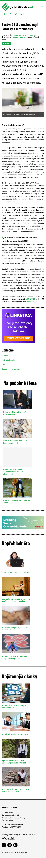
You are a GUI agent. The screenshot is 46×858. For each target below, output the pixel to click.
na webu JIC (32, 301)
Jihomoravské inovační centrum (24, 35)
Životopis (5, 356)
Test (3, 364)
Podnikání (16, 37)
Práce (22, 37)
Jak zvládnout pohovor (11, 369)
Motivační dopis (8, 360)
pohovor (7, 43)
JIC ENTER (30, 299)
